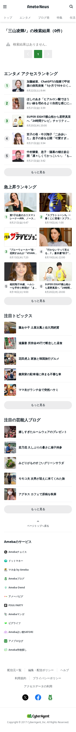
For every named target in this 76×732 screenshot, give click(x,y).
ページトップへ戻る (38, 525)
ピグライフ (15, 623)
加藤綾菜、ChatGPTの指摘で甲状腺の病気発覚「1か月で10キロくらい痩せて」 (49, 85)
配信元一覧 (14, 670)
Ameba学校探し (18, 649)
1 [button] (38, 54)
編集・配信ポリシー (41, 670)
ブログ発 (43, 17)
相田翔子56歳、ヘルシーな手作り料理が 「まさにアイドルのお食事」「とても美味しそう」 (23, 289)
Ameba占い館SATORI (21, 632)
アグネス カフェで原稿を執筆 (37, 494)
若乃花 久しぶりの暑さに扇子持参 (40, 447)
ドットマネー (16, 561)
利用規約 (20, 678)
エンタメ (25, 17)
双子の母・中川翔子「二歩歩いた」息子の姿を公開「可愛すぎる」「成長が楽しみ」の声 (46, 138)
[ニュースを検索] (71, 6)
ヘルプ (64, 670)
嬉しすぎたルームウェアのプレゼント (43, 432)
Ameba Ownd (17, 587)
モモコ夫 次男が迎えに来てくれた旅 (42, 478)
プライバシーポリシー (47, 678)
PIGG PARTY (16, 605)
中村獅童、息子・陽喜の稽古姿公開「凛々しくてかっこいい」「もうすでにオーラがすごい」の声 (48, 156)
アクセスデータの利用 (38, 686)
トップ (8, 17)
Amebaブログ (16, 578)
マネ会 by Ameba (19, 569)
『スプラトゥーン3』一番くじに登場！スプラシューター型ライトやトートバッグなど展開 (58, 220)
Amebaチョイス (18, 552)
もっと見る (38, 172)
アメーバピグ (16, 596)
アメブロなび (16, 641)
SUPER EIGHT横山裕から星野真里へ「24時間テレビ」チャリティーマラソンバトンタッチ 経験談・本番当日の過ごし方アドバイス (49, 122)
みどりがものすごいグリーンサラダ (41, 463)
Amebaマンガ (16, 614)
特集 (59, 17)
